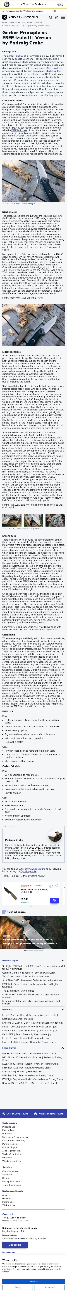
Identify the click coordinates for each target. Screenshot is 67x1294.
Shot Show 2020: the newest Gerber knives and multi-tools (32, 980)
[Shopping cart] (56, 18)
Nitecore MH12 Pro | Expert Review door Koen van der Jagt (32, 1023)
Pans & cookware (10, 1144)
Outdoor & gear (9, 1147)
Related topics (10, 960)
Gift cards (7, 1198)
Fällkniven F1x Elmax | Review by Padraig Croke (26, 1067)
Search (50, 18)
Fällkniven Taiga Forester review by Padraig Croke (27, 1075)
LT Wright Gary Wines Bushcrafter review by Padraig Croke (32, 1079)
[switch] (60, 4)
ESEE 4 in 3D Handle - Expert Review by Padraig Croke (30, 1064)
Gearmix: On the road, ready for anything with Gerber (29, 973)
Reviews (38, 23)
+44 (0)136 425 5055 (14, 1217)
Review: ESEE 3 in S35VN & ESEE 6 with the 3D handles (30, 1083)
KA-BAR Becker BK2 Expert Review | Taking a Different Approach (30, 996)
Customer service (10, 1171)
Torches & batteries (11, 1154)
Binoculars (7, 1157)
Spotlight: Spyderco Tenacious (17, 1019)
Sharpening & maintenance (15, 1137)
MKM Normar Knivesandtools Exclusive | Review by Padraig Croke (32, 1058)
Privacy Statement (11, 1181)
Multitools (7, 1133)
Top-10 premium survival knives (18, 991)
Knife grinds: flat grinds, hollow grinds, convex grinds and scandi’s (31, 1002)
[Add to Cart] (54, 900)
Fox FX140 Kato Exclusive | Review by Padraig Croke (29, 1042)
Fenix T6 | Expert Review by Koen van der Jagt (26, 1038)
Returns (6, 1178)
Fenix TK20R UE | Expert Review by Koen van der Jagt (29, 1026)
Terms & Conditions (11, 1185)
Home (4, 23)
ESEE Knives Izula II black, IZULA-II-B (34, 890)
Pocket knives (8, 1127)
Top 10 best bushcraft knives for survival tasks (25, 976)
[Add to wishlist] (56, 885)
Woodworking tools (11, 1161)
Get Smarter (27, 23)
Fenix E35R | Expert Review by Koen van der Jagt (27, 1034)
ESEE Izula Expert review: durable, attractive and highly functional (30, 985)
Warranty (7, 1174)
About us (6, 1195)
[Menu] (63, 18)
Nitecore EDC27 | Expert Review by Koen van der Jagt (29, 1030)
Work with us (8, 1205)
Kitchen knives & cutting (13, 1140)
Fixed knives (15, 23)
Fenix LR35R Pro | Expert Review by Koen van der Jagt (30, 1015)
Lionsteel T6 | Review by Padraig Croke (22, 1071)
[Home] (20, 16)
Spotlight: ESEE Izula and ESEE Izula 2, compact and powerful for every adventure (33, 967)
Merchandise (8, 1202)
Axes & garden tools (11, 1150)
